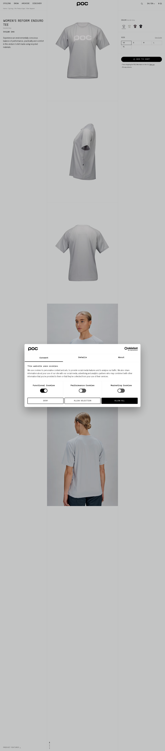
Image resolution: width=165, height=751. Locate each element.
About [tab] (121, 357)
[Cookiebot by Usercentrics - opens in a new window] (126, 349)
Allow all (119, 401)
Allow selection (82, 401)
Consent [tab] (43, 358)
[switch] (82, 391)
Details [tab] (82, 357)
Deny (45, 401)
